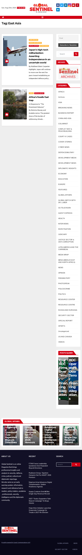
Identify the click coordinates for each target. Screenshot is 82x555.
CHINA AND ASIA (33, 39)
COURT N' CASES (65, 136)
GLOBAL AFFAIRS (65, 195)
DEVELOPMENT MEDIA (67, 158)
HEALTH (61, 218)
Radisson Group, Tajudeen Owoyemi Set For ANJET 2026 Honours (30, 433)
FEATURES (62, 190)
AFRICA (31, 93)
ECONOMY (62, 174)
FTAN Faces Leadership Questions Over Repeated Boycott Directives (11, 432)
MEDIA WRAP (63, 255)
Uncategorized (63, 331)
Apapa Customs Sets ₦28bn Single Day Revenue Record (70, 435)
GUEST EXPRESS (65, 213)
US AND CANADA (44, 45)
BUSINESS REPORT (66, 113)
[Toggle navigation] (42, 17)
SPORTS (61, 326)
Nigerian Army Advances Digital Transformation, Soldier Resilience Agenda (50, 432)
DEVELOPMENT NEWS (67, 163)
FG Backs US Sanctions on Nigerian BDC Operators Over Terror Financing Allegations (63, 363)
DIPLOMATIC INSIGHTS (67, 168)
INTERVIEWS (63, 224)
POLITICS (62, 294)
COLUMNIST (63, 124)
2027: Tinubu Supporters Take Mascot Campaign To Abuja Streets (40, 501)
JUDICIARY (62, 234)
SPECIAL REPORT (33, 45)
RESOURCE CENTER (66, 299)
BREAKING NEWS (65, 108)
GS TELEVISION (64, 208)
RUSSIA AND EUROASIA (35, 42)
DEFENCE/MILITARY (66, 152)
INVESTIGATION (64, 229)
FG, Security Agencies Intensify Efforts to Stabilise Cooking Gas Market (73, 369)
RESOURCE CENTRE (66, 305)
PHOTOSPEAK (64, 283)
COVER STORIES (65, 142)
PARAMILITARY (64, 278)
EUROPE (61, 184)
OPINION (61, 273)
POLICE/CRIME (64, 289)
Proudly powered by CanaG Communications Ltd (16, 542)
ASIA (60, 102)
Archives (61, 97)
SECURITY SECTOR (66, 315)
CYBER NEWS (64, 147)
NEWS (60, 267)
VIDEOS (61, 342)
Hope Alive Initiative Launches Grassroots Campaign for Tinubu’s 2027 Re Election (40, 510)
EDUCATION (63, 179)
